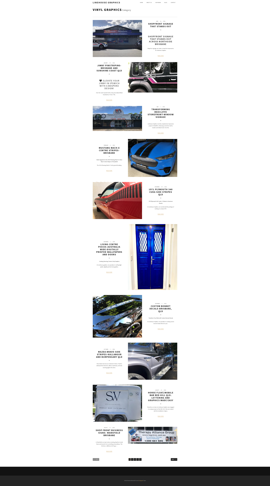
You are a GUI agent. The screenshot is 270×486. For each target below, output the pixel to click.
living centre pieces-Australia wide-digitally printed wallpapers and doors (109, 249)
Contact (173, 2)
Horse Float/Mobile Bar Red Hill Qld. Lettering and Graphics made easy (160, 396)
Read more (161, 55)
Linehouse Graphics (106, 2)
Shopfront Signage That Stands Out (160, 25)
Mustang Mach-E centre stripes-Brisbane (109, 150)
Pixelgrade (141, 480)
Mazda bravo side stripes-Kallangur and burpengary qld (109, 354)
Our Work (158, 2)
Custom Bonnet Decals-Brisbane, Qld (161, 309)
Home (141, 2)
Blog (165, 2)
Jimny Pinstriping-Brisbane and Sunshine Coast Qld (109, 68)
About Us (149, 2)
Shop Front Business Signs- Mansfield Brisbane (109, 433)
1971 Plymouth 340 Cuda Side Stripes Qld (161, 192)
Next (173, 459)
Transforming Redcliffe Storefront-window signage (161, 113)
